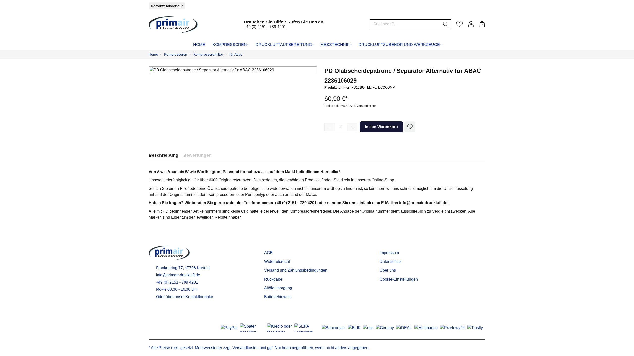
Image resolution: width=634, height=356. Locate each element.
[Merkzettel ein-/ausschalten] (410, 126)
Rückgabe (273, 279)
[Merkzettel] (459, 24)
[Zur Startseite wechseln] (173, 24)
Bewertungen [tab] (197, 155)
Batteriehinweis (277, 297)
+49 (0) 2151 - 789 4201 (265, 27)
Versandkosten (245, 348)
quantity (341, 127)
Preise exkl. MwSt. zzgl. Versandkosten (350, 106)
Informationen (394, 245)
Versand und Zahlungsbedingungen (295, 270)
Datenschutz (391, 261)
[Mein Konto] (471, 24)
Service (272, 245)
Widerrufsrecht (277, 261)
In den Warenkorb (381, 127)
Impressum (389, 253)
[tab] (163, 155)
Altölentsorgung (278, 288)
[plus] (352, 127)
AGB (268, 253)
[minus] (330, 127)
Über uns (388, 270)
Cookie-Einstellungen (399, 279)
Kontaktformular (199, 297)
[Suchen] (445, 24)
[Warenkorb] (482, 24)
